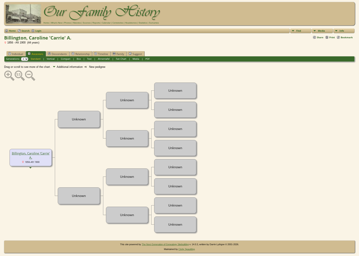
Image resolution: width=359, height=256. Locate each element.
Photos (67, 23)
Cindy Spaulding (186, 249)
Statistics (143, 23)
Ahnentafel (104, 58)
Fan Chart (121, 58)
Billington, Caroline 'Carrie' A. (31, 155)
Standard (36, 58)
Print (332, 37)
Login (38, 30)
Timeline (103, 54)
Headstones (131, 23)
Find (298, 30)
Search (26, 30)
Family (120, 54)
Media (321, 30)
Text (89, 58)
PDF (147, 58)
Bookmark (347, 37)
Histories (77, 23)
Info (341, 30)
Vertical (51, 58)
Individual (17, 54)
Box (79, 58)
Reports (96, 23)
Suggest (137, 54)
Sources (87, 23)
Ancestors (37, 54)
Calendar (106, 23)
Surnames (154, 23)
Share (320, 37)
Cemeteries (117, 23)
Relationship (82, 54)
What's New (56, 23)
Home (46, 23)
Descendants (59, 54)
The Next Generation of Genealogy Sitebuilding (165, 244)
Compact (65, 58)
